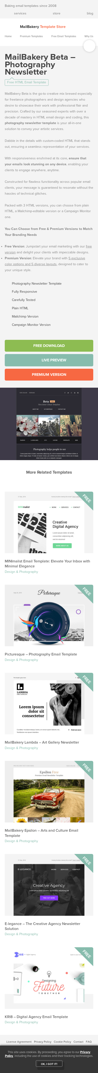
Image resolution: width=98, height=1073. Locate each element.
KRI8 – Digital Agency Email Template (36, 1017)
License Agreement (19, 1041)
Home (8, 36)
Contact (78, 1041)
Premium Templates (31, 36)
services (20, 13)
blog (90, 13)
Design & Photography (21, 572)
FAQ (89, 1041)
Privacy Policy (42, 1041)
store (56, 13)
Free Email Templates (63, 36)
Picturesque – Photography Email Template (41, 654)
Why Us (88, 36)
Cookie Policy (62, 1041)
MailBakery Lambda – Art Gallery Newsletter (42, 742)
